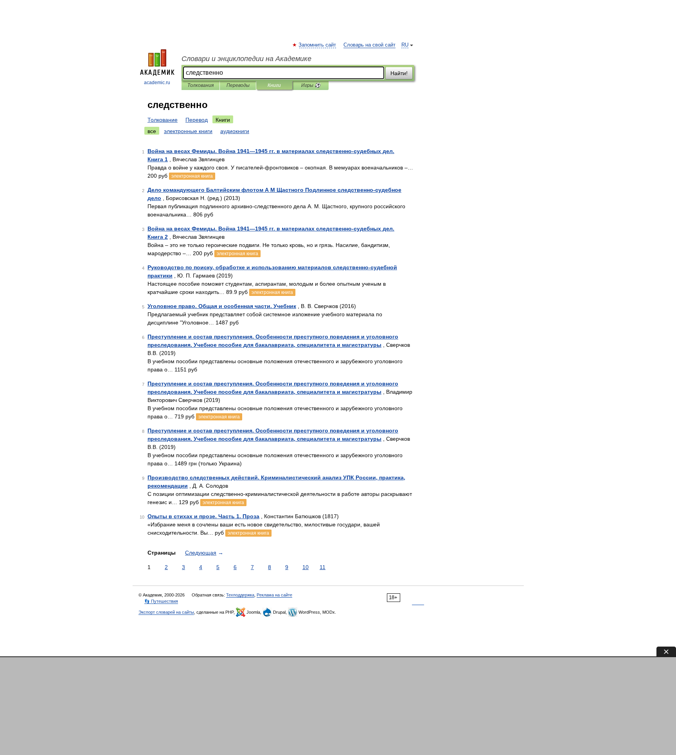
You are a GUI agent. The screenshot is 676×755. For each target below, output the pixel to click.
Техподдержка (240, 595)
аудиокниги (234, 131)
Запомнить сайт (317, 45)
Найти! (399, 73)
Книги (274, 85)
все (151, 131)
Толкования (200, 85)
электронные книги (188, 131)
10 (305, 567)
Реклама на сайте (274, 595)
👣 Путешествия (161, 601)
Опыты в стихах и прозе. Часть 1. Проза (203, 516)
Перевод (196, 120)
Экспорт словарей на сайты (166, 612)
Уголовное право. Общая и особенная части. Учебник (221, 306)
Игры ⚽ (310, 85)
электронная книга (192, 176)
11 (322, 567)
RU (404, 45)
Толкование (162, 120)
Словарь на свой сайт (369, 45)
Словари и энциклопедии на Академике (246, 59)
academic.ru (157, 82)
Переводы (238, 85)
